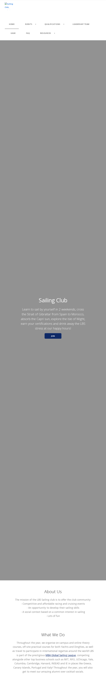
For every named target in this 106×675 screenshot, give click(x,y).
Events (28, 24)
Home (11, 24)
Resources (45, 33)
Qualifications (52, 24)
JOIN (53, 336)
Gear (13, 33)
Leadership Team (81, 24)
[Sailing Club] (9, 6)
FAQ (28, 33)
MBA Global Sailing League (61, 655)
